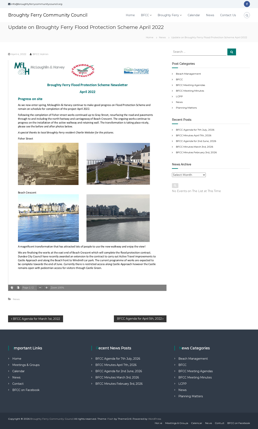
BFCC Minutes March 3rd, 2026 (194, 146)
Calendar (194, 15)
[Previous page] (12, 287)
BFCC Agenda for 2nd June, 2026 (196, 141)
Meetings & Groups (26, 365)
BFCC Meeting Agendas (190, 85)
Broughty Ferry (168, 15)
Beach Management (188, 73)
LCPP (179, 96)
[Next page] (18, 287)
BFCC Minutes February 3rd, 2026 (196, 152)
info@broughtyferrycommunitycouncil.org (36, 3)
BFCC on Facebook (26, 390)
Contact (18, 384)
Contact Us (228, 15)
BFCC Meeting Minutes (190, 90)
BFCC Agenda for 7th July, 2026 (195, 129)
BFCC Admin (40, 54)
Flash (110, 418)
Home (130, 15)
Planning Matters (186, 107)
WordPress (154, 418)
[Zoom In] (47, 287)
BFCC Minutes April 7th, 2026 (193, 135)
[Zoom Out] (40, 287)
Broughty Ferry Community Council (47, 15)
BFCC (145, 15)
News (210, 15)
